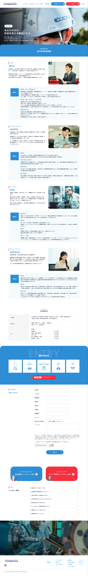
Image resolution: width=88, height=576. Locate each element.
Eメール (37, 417)
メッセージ (37, 425)
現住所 (37, 401)
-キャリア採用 (71, 566)
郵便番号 (37, 398)
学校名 (37, 405)
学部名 (37, 409)
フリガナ (37, 394)
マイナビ (81, 560)
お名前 (37, 390)
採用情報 (47, 3)
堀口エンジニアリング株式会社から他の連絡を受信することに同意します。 (53, 441)
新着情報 (49, 562)
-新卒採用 (70, 564)
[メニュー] (83, 3)
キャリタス (81, 564)
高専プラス (81, 562)
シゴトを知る (25, 3)
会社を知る (32, 3)
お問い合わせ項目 (39, 421)
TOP (48, 560)
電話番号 (37, 413)
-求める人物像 (71, 562)
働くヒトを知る (39, 3)
